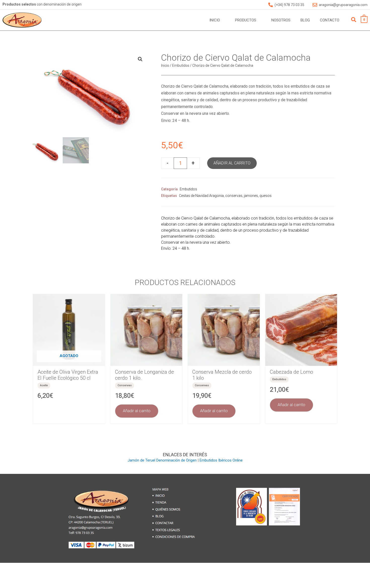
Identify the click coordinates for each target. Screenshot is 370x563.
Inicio (165, 65)
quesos (266, 196)
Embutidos (180, 65)
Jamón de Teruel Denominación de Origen (162, 460)
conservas (233, 196)
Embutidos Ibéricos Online (221, 460)
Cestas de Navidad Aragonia (201, 196)
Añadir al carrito (231, 163)
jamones (251, 196)
